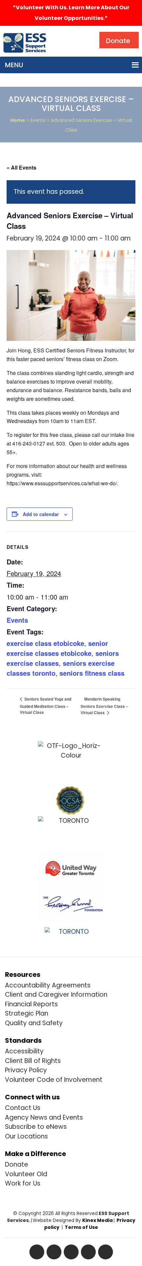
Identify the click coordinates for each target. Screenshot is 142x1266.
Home (17, 120)
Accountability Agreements (47, 985)
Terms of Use (81, 1227)
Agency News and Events (44, 1117)
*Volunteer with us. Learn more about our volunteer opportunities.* (71, 13)
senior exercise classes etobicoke (57, 648)
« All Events (21, 167)
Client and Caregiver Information (56, 994)
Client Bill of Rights (33, 1060)
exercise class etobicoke (45, 643)
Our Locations (26, 1136)
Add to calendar (41, 514)
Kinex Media (97, 1220)
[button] (14, 65)
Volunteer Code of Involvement (53, 1079)
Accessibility (24, 1051)
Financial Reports (31, 1004)
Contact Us (22, 1107)
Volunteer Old (26, 1174)
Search (64, 33)
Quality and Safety (34, 1023)
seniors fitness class (91, 673)
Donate (16, 1164)
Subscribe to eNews (36, 1126)
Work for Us (22, 1183)
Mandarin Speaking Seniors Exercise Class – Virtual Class (104, 706)
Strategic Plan (26, 1013)
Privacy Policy (26, 1070)
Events (17, 620)
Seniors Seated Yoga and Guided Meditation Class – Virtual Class (45, 705)
